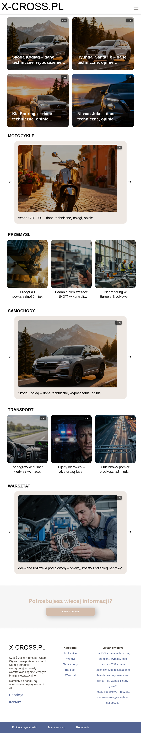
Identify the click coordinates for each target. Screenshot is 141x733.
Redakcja (16, 695)
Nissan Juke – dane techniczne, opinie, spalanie (96, 116)
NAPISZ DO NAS (70, 611)
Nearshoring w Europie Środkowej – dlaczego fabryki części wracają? (115, 294)
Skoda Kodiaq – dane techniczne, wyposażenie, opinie (37, 60)
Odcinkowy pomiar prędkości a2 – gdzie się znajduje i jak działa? (115, 469)
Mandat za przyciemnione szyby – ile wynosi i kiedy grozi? (112, 681)
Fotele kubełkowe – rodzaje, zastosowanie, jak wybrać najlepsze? (113, 697)
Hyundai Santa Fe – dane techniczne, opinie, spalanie (101, 60)
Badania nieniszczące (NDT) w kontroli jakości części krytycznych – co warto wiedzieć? (71, 294)
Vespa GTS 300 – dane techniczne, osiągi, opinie (55, 218)
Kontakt (15, 702)
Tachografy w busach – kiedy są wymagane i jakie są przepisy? (27, 469)
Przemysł (19, 234)
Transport (21, 409)
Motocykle (21, 135)
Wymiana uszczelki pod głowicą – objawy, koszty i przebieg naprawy (70, 568)
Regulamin (83, 727)
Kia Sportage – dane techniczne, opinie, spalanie (32, 116)
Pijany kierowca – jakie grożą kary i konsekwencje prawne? (71, 469)
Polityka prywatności (24, 727)
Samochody (21, 311)
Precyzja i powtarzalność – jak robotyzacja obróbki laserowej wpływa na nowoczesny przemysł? (27, 294)
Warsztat (19, 486)
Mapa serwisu (56, 727)
